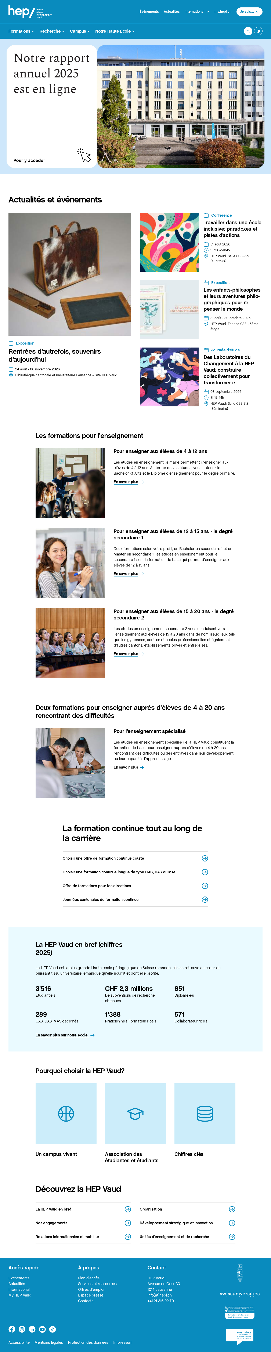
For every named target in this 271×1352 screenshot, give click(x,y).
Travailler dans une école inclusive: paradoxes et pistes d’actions (232, 228)
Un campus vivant (56, 1154)
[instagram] (22, 1329)
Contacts (85, 1301)
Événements (149, 12)
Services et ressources (97, 1283)
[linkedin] (32, 1329)
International (18, 1289)
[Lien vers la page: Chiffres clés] (204, 1113)
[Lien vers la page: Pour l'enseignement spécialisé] (70, 763)
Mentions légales (49, 1342)
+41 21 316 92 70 (161, 1301)
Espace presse (90, 1295)
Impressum (123, 1342)
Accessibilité (18, 1342)
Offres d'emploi (91, 1289)
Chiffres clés (189, 1154)
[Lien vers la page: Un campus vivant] (66, 1113)
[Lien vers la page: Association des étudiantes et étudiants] (135, 1113)
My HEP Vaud (19, 1295)
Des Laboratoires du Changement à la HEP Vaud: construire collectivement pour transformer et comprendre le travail (229, 373)
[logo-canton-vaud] (240, 1273)
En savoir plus (126, 481)
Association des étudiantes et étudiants (132, 1157)
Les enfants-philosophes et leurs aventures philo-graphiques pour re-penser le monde (232, 299)
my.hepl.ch (222, 12)
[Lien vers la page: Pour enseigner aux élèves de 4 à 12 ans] (70, 483)
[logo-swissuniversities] (240, 1294)
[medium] (42, 1329)
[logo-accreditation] (239, 1312)
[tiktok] (52, 1329)
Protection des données (88, 1342)
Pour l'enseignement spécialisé (150, 731)
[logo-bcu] (239, 1337)
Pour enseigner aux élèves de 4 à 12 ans (160, 451)
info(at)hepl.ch (160, 1295)
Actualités (172, 12)
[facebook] (11, 1329)
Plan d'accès (89, 1278)
